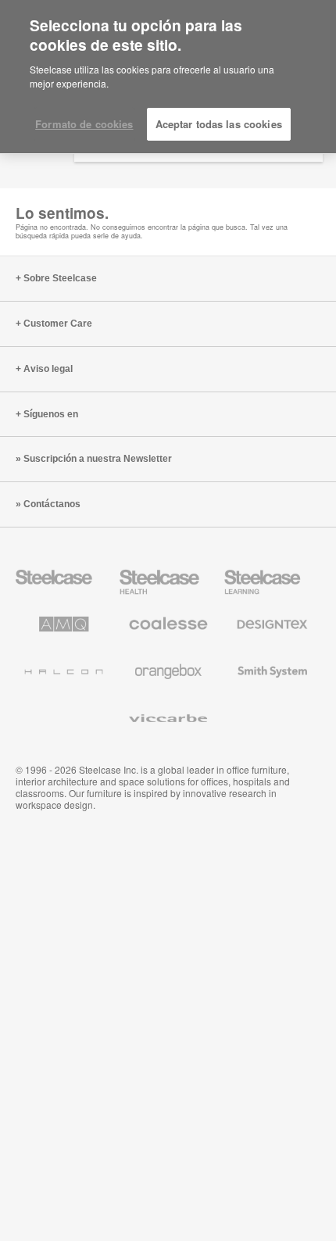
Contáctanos (51, 504)
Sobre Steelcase (60, 278)
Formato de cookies (84, 123)
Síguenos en (50, 414)
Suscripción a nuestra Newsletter (97, 458)
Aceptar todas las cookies (218, 123)
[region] (168, 77)
